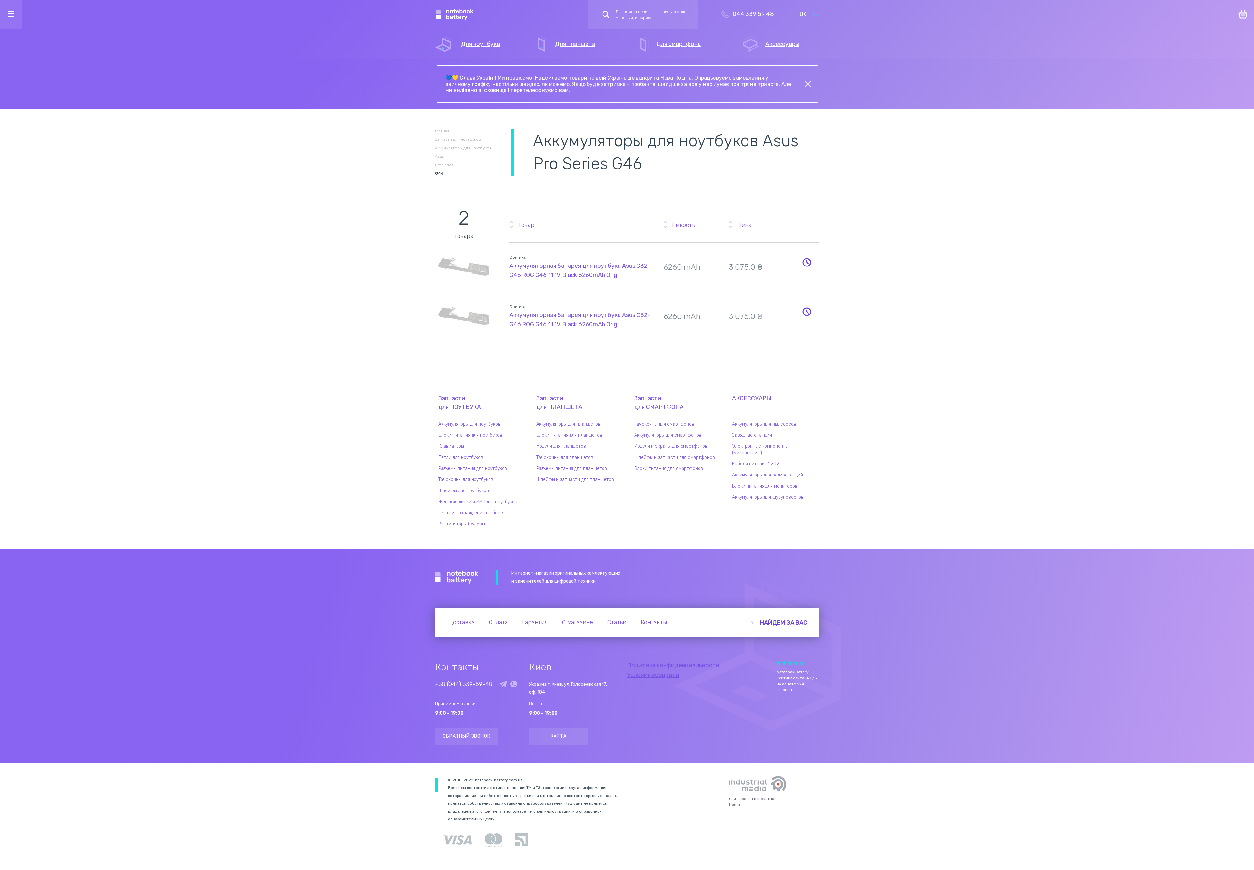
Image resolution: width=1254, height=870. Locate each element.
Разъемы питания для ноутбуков (472, 468)
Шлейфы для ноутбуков (463, 490)
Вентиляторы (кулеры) (462, 524)
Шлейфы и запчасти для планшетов (575, 479)
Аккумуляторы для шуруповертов (768, 497)
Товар (526, 225)
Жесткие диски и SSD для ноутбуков (477, 502)
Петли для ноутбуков (460, 457)
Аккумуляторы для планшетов (568, 424)
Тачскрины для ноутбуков (465, 479)
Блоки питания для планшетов (569, 435)
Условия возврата (653, 675)
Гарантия (535, 622)
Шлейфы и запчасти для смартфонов (674, 457)
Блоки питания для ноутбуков (470, 435)
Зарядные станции (752, 435)
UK (803, 14)
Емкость (683, 225)
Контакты (654, 622)
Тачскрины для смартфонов (664, 424)
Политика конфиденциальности (673, 665)
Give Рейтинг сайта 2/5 (784, 663)
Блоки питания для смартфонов (668, 468)
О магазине (577, 622)
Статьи (616, 622)
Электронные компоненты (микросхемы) (760, 449)
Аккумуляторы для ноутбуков (469, 424)
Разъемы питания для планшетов (571, 468)
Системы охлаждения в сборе (470, 513)
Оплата (498, 622)
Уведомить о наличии (806, 262)
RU (814, 14)
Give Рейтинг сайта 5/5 (802, 663)
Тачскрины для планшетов (564, 457)
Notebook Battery (456, 577)
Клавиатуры (451, 446)
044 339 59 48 (753, 14)
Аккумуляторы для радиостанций (767, 475)
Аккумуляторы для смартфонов (667, 435)
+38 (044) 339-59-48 (463, 684)
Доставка (461, 622)
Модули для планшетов (561, 446)
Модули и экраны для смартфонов (671, 446)
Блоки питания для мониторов (764, 486)
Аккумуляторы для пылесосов (764, 424)
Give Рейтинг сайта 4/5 (796, 663)
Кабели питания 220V (755, 464)
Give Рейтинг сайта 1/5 (778, 663)
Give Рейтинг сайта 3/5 (790, 663)
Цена (744, 225)
